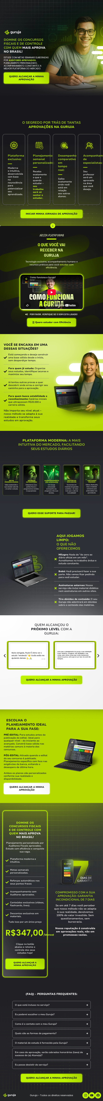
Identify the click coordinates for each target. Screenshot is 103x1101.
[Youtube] (92, 1095)
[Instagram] (85, 1095)
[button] (5, 655)
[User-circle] (98, 1095)
